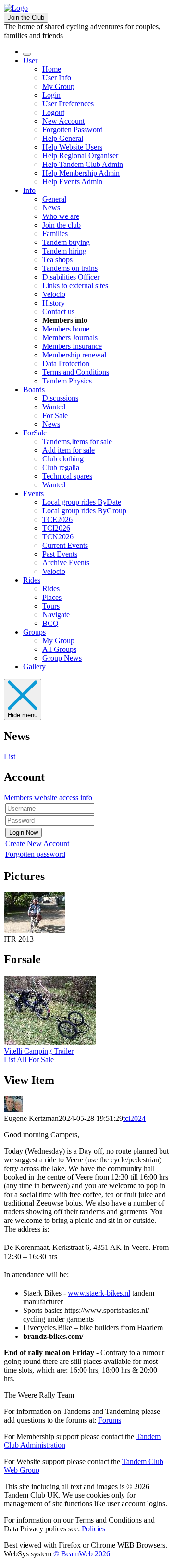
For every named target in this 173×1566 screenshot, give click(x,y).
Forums (109, 1420)
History (53, 303)
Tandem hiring (64, 251)
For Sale (55, 415)
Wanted (53, 407)
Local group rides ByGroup (84, 511)
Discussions (60, 398)
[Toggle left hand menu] (27, 54)
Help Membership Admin (81, 173)
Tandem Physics (67, 381)
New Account (63, 121)
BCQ (50, 623)
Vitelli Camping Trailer (39, 1051)
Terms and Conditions (75, 372)
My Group (58, 86)
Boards (34, 389)
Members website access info (48, 797)
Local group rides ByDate (81, 502)
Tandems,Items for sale (77, 441)
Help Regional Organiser (80, 156)
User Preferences (68, 104)
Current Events (65, 545)
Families (55, 233)
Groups (34, 632)
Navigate (56, 615)
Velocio (53, 294)
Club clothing (63, 459)
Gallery (34, 666)
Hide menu (22, 715)
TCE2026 (57, 519)
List (9, 756)
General (54, 199)
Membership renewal (74, 355)
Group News (62, 658)
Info (29, 190)
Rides (31, 580)
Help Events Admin (72, 182)
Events (33, 493)
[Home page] (16, 8)
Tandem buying (66, 242)
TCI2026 (56, 528)
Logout (53, 112)
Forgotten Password (72, 130)
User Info (56, 78)
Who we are (60, 216)
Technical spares (67, 476)
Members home (65, 329)
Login (51, 95)
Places (52, 597)
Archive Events (65, 563)
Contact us (58, 311)
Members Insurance (72, 346)
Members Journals (70, 337)
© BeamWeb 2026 (81, 1554)
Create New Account (37, 844)
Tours (51, 606)
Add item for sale (68, 450)
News (51, 208)
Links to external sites (75, 285)
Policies (93, 1529)
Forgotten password (35, 854)
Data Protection (65, 363)
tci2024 (134, 1118)
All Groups (59, 649)
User (30, 60)
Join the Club (26, 17)
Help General (62, 138)
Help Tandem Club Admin (82, 164)
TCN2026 (58, 537)
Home (51, 69)
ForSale (35, 433)
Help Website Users (72, 147)
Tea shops (57, 259)
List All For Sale (29, 1060)
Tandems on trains (70, 268)
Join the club (61, 225)
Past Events (59, 554)
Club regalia (60, 467)
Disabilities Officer (70, 277)
